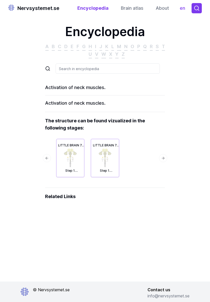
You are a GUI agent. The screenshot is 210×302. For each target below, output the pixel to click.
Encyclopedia (93, 8)
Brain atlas (132, 8)
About (162, 8)
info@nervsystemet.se (169, 295)
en (183, 9)
